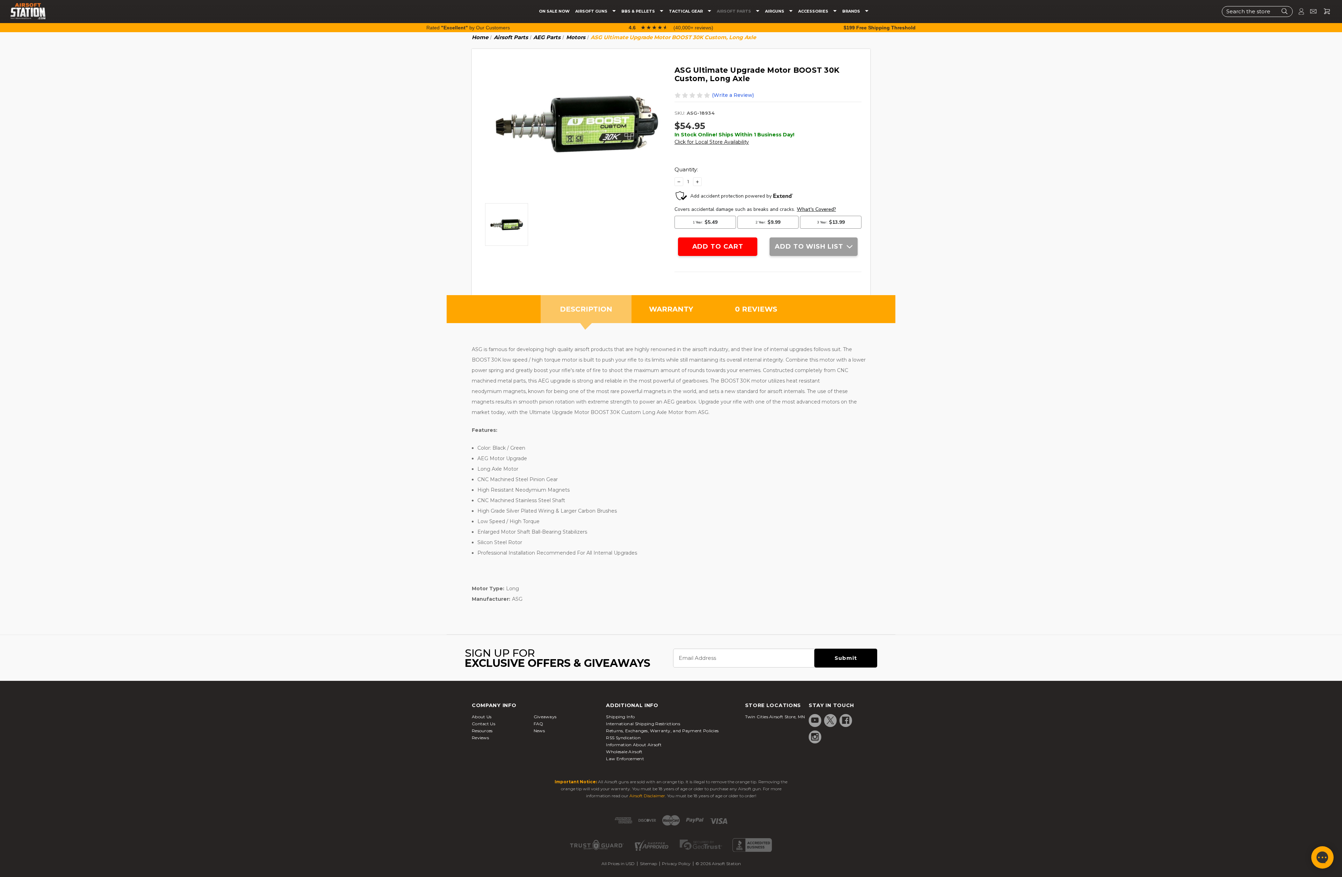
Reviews (480, 737)
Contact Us (483, 723)
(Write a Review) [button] (733, 95)
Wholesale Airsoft (624, 751)
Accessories (813, 11)
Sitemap (648, 863)
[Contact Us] (1310, 11)
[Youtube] (815, 720)
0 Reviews (756, 309)
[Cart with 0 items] (1324, 11)
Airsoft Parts (734, 11)
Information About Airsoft (634, 744)
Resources (482, 730)
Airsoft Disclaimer (647, 795)
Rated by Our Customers (468, 27)
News (539, 730)
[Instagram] (815, 736)
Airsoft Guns (591, 11)
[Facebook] (845, 720)
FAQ (538, 723)
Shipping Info (620, 716)
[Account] (1298, 11)
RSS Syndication (623, 737)
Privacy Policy (676, 863)
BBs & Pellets (638, 11)
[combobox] (1257, 11)
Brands (851, 11)
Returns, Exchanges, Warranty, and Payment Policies (662, 730)
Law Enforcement (625, 758)
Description (586, 309)
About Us (481, 716)
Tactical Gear (686, 11)
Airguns (775, 11)
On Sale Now (554, 11)
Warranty (671, 309)
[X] (830, 720)
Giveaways (545, 716)
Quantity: (686, 169)
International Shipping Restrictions (643, 723)
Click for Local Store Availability (711, 142)
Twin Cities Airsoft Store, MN (775, 716)
